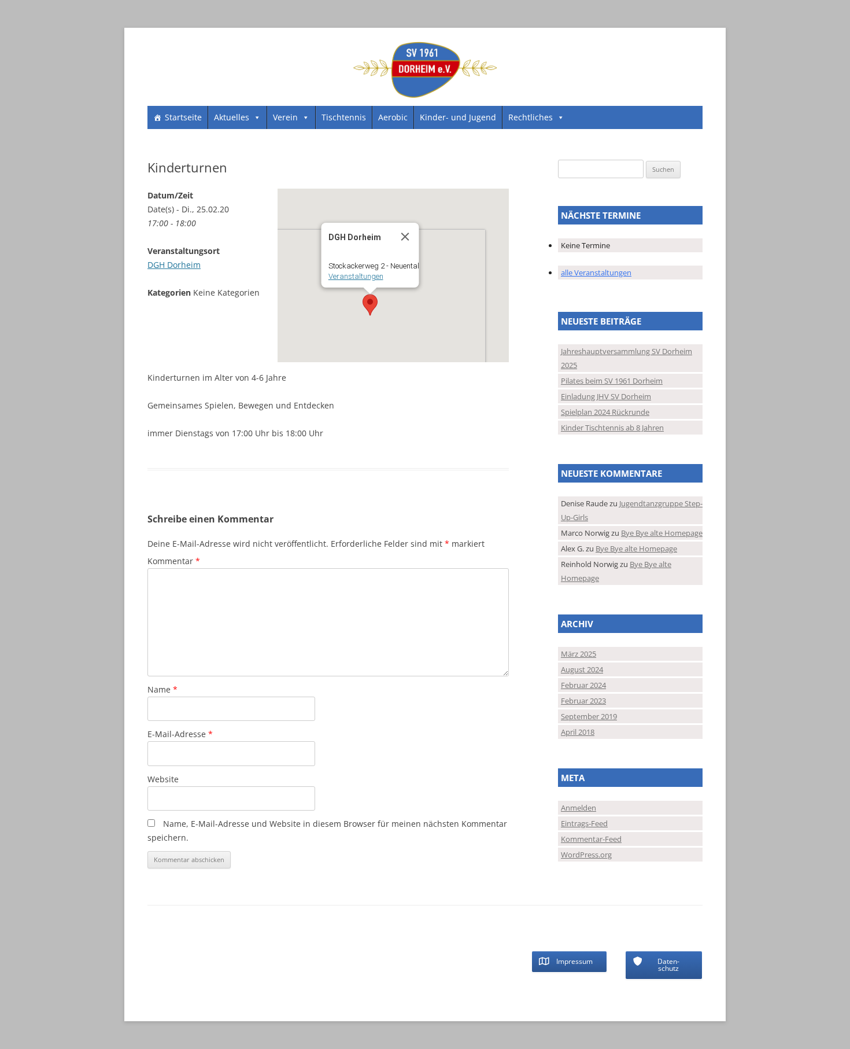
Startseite (183, 117)
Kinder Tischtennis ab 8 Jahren (612, 427)
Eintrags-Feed (584, 823)
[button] (370, 305)
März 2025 (578, 654)
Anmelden (578, 808)
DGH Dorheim (174, 264)
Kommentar (173, 560)
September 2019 (589, 716)
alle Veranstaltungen (596, 272)
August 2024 (582, 669)
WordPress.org (586, 854)
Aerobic (393, 117)
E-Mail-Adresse (180, 733)
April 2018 (577, 732)
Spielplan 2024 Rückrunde (605, 412)
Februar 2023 (583, 700)
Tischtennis (343, 117)
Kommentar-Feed (591, 839)
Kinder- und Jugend (458, 117)
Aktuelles (231, 117)
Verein (285, 117)
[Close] (405, 237)
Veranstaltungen (355, 276)
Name (162, 689)
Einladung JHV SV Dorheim (606, 396)
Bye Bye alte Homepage (662, 533)
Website (163, 779)
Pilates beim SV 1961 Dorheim (612, 381)
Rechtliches (530, 117)
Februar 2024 (583, 685)
